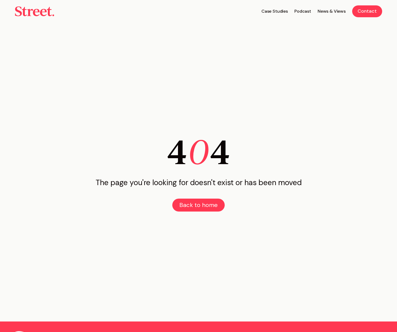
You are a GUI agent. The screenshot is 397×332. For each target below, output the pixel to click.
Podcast (302, 11)
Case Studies (274, 11)
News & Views (332, 11)
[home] (34, 11)
